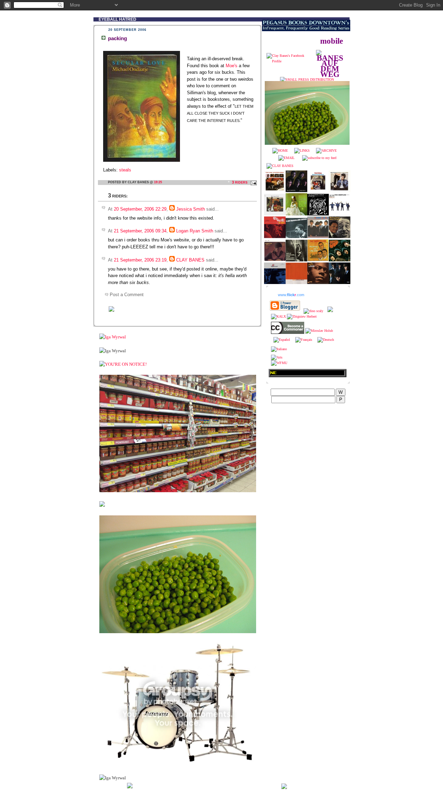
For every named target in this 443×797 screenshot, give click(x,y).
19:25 (158, 182)
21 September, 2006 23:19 (140, 260)
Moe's (231, 65)
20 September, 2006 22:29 (140, 209)
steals (125, 169)
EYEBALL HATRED (117, 19)
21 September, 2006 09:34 (140, 230)
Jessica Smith (190, 209)
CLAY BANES (190, 260)
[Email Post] (252, 182)
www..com (291, 295)
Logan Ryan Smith (194, 230)
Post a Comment (127, 294)
